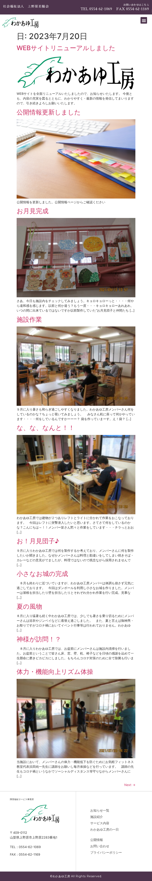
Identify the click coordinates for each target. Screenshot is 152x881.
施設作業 (29, 319)
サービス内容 (99, 823)
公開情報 (96, 840)
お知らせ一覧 (99, 810)
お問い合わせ (99, 846)
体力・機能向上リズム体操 (55, 672)
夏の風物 (29, 606)
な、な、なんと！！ (46, 428)
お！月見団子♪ (38, 541)
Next (129, 785)
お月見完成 (32, 211)
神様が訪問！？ (39, 639)
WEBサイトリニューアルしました (66, 48)
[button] (144, 20)
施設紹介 (96, 817)
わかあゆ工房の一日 (104, 829)
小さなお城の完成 (42, 574)
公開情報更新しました (49, 112)
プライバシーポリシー (106, 852)
